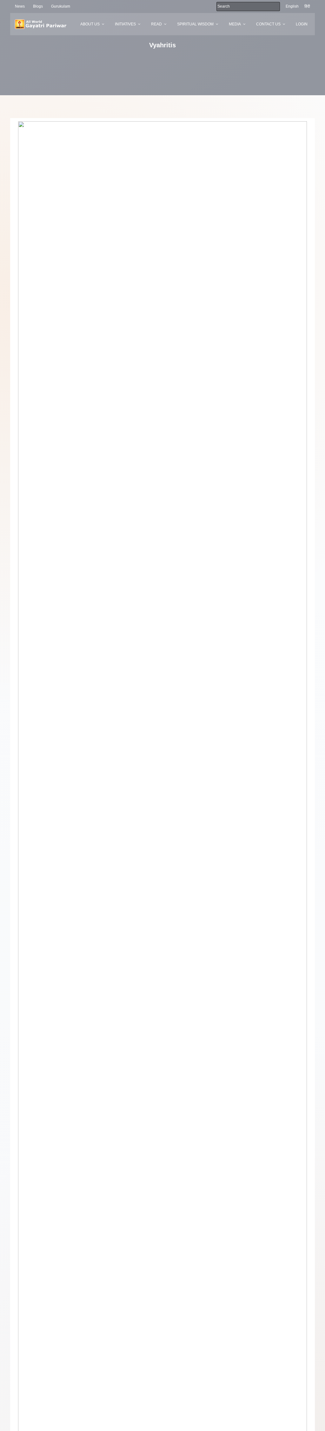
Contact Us (268, 24)
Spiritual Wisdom (195, 24)
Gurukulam (60, 6)
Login (302, 24)
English (292, 6)
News (20, 6)
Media (235, 24)
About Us (90, 24)
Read (156, 24)
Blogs (38, 6)
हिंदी (307, 6)
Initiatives (125, 24)
